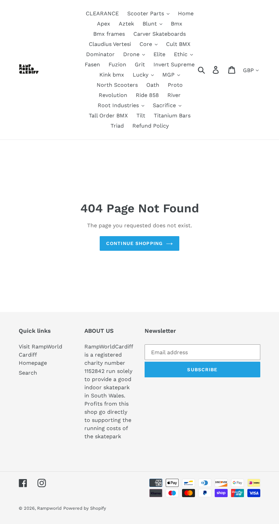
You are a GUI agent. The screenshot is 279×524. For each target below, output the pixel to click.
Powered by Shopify (84, 508)
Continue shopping (134, 243)
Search (28, 373)
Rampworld (49, 508)
